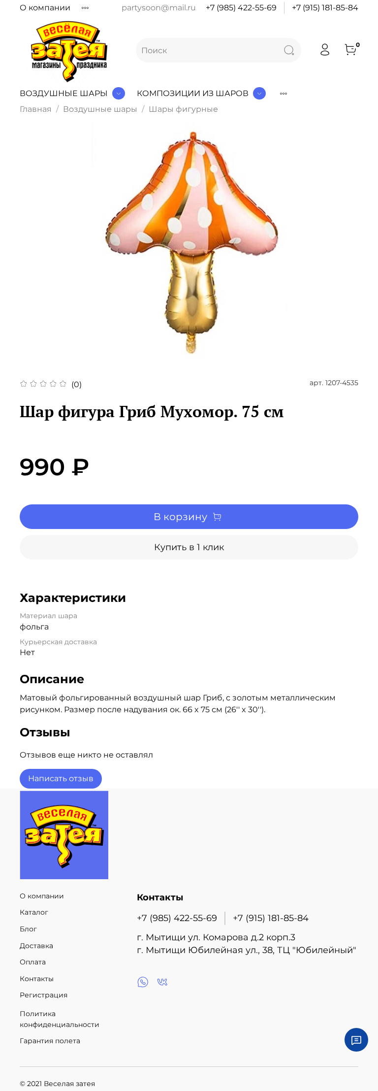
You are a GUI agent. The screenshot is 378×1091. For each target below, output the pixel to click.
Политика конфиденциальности (59, 1019)
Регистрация (43, 995)
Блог (28, 929)
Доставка (36, 945)
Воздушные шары (64, 93)
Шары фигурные (183, 109)
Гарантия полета (50, 1040)
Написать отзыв (61, 778)
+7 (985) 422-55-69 (241, 7)
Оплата (33, 962)
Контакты (37, 978)
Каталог (34, 912)
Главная (36, 109)
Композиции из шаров (193, 93)
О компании (45, 7)
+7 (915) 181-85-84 (325, 7)
